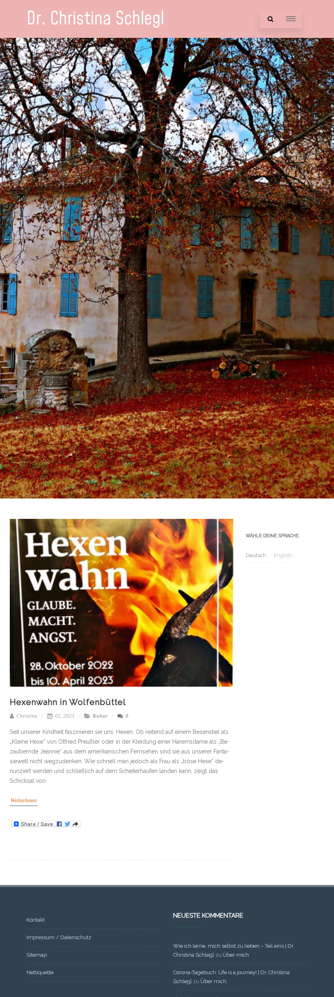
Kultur (100, 716)
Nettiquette (39, 972)
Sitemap (36, 955)
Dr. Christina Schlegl (95, 19)
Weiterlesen (24, 800)
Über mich (236, 955)
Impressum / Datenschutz (58, 937)
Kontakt (35, 920)
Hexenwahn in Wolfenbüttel (68, 702)
